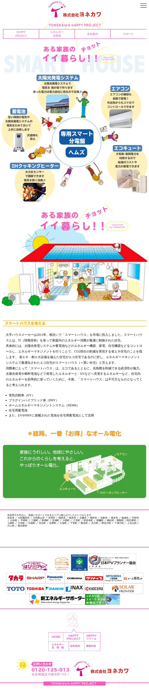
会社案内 (92, 33)
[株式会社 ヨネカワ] (74, 14)
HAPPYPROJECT (21, 33)
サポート (128, 33)
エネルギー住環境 (57, 33)
